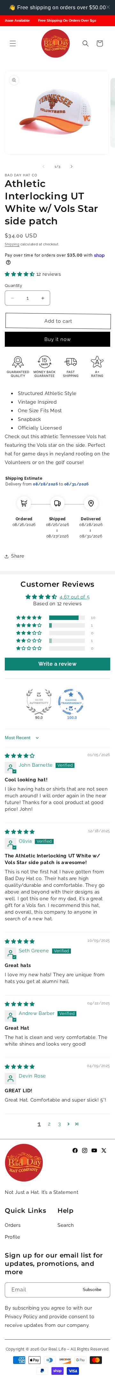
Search (65, 1225)
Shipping (12, 244)
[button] (13, 43)
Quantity (13, 285)
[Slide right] (72, 166)
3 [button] (59, 1124)
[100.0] (71, 702)
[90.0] (39, 702)
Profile (12, 1237)
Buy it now (57, 339)
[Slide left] (43, 166)
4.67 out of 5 (74, 597)
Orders (13, 1225)
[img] (20, 756)
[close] (108, 7)
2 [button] (49, 1124)
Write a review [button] (57, 664)
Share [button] (17, 556)
